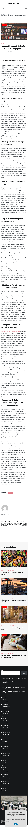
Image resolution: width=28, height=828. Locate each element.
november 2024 (6, 732)
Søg (2, 670)
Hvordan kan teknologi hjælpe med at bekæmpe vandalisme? (7, 523)
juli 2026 (4, 697)
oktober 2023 (6, 755)
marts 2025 (5, 723)
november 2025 (6, 709)
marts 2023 (5, 772)
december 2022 (6, 779)
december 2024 (6, 730)
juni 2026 (5, 699)
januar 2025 (5, 727)
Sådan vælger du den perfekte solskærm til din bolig (13, 601)
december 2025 (6, 706)
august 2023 (5, 760)
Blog (2, 43)
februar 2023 (5, 774)
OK (16, 824)
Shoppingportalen (14, 3)
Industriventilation (7, 685)
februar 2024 (5, 746)
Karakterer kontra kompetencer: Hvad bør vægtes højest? (14, 692)
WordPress (3, 822)
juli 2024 (4, 739)
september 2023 (6, 758)
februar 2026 (5, 704)
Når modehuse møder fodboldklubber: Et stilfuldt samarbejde (14, 688)
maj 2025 (5, 718)
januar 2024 (5, 748)
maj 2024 (5, 741)
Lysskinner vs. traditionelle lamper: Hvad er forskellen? (13, 629)
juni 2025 (5, 716)
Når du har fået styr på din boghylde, (10, 331)
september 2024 (6, 737)
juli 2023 (4, 762)
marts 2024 (5, 744)
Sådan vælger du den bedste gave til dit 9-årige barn (14, 678)
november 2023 (6, 753)
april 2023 (5, 769)
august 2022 (5, 788)
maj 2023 (5, 767)
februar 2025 (5, 725)
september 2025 (6, 711)
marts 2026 (5, 702)
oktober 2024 (6, 734)
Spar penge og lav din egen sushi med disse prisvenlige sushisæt (20, 523)
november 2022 (6, 781)
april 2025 (5, 720)
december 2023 (6, 751)
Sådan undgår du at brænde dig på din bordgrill (12, 573)
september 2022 (6, 786)
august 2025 (5, 713)
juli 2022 (4, 790)
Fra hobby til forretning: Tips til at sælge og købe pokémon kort (13, 681)
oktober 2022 (6, 783)
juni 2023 (5, 765)
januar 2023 (5, 776)
